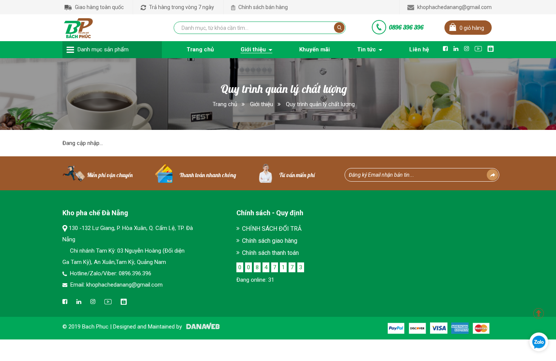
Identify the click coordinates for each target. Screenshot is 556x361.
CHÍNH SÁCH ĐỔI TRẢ (271, 228)
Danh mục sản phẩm (103, 49)
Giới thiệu (261, 104)
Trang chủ (225, 104)
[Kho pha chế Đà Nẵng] (78, 26)
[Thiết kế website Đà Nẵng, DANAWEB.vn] (201, 326)
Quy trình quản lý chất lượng (320, 104)
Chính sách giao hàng (269, 240)
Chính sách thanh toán (270, 252)
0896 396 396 (406, 27)
